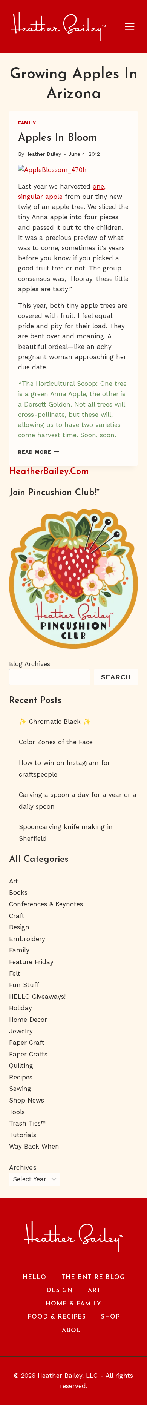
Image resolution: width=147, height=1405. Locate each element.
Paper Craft (26, 1042)
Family (27, 123)
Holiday (20, 1008)
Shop (110, 1317)
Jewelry (21, 1031)
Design (19, 927)
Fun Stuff (24, 985)
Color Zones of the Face (56, 742)
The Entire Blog (93, 1277)
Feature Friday (31, 962)
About (73, 1331)
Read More (38, 452)
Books (18, 892)
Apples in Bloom (57, 138)
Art (13, 881)
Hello (34, 1277)
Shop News (26, 1100)
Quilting (21, 1065)
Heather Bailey (43, 154)
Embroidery (27, 939)
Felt (14, 973)
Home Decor (28, 1019)
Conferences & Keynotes (46, 904)
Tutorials (22, 1135)
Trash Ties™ (27, 1123)
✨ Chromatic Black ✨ (55, 721)
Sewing (20, 1088)
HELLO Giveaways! (37, 996)
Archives (23, 1167)
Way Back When (34, 1146)
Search (116, 677)
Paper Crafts (28, 1054)
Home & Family (73, 1304)
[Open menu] (133, 26)
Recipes (20, 1077)
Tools (17, 1112)
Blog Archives (29, 664)
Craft (16, 916)
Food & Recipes (57, 1317)
